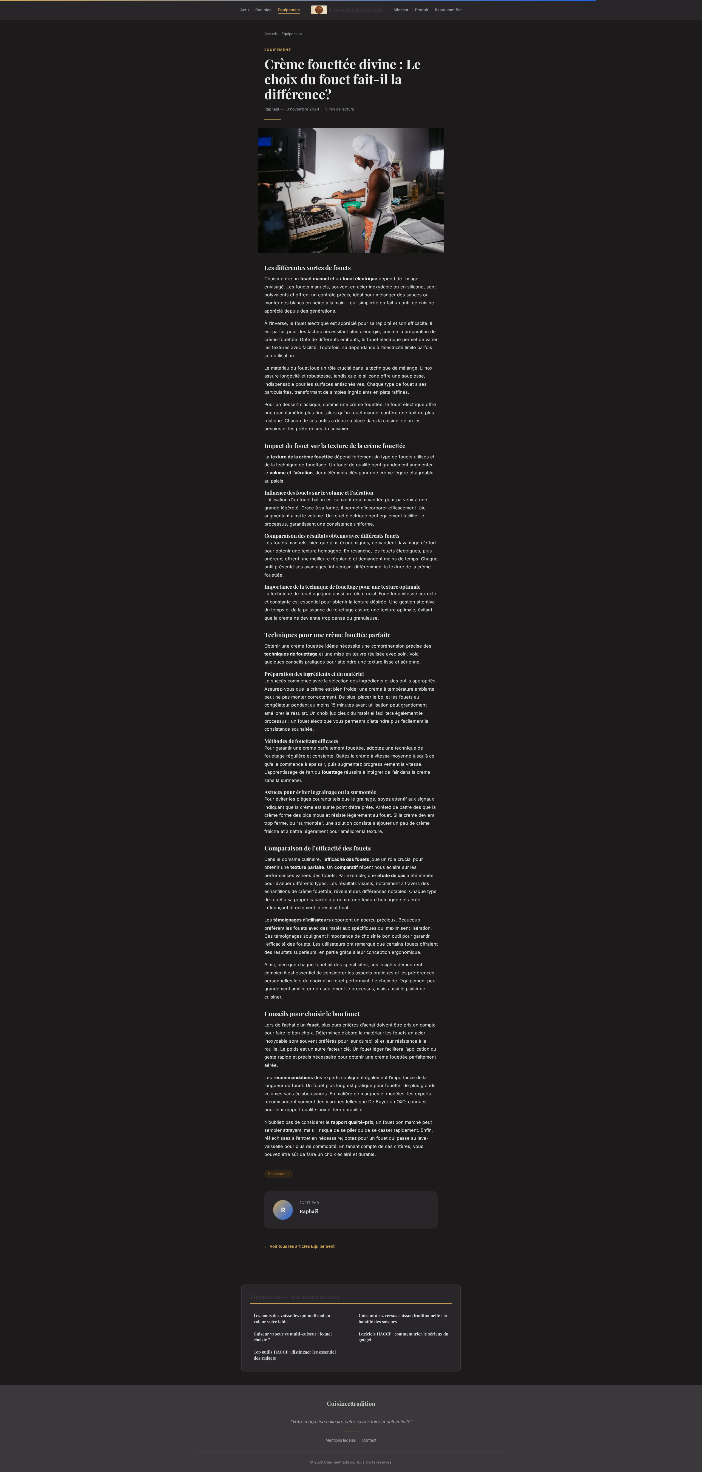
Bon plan (263, 9)
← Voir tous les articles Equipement (299, 1246)
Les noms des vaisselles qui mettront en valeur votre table (292, 1318)
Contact (369, 1440)
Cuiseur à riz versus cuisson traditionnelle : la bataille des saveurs (403, 1318)
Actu (244, 9)
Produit (421, 9)
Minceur (401, 9)
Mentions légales (340, 1440)
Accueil (270, 34)
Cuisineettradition (356, 9)
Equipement (289, 9)
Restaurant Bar (448, 9)
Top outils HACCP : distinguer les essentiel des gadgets (295, 1354)
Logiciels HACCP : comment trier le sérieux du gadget (403, 1336)
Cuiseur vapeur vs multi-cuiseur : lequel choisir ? (293, 1336)
